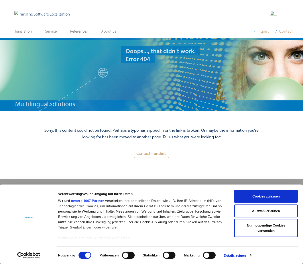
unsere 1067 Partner (87, 201)
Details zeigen (235, 255)
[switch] (128, 255)
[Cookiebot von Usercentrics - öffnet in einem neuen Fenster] (28, 255)
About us (108, 31)
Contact (286, 31)
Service (51, 31)
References (79, 31)
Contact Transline (151, 153)
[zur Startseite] (42, 14)
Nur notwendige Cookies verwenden (266, 228)
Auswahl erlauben (266, 211)
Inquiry (263, 31)
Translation (23, 31)
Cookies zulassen (266, 196)
